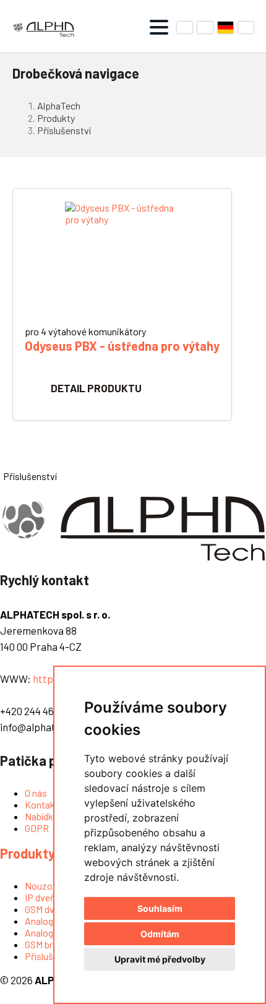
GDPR (37, 828)
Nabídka (41, 816)
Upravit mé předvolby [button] (159, 959)
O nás (36, 793)
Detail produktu (96, 388)
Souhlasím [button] (159, 908)
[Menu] (159, 27)
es (246, 27)
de (225, 27)
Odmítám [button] (159, 934)
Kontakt (42, 804)
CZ (184, 27)
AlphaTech (58, 105)
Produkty (56, 118)
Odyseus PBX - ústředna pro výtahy (122, 345)
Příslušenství (64, 130)
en (205, 27)
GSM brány (46, 944)
